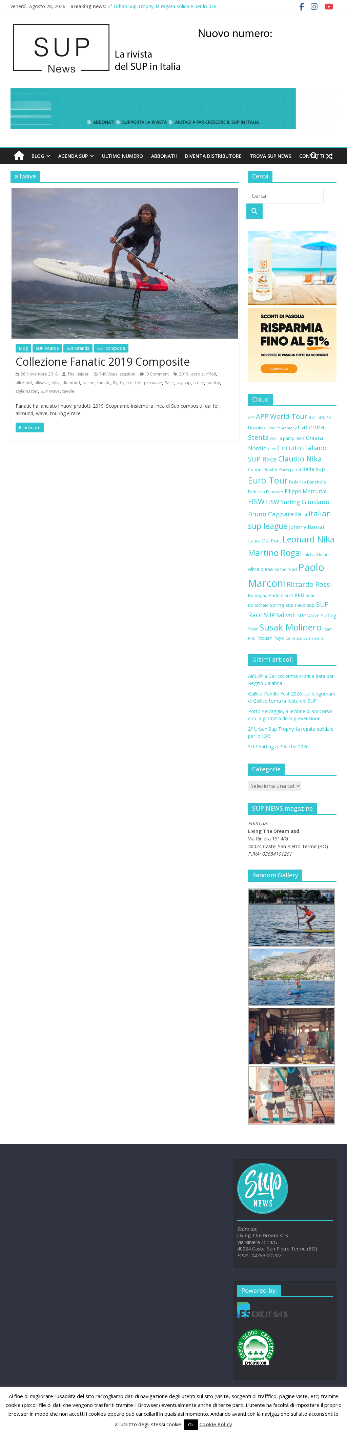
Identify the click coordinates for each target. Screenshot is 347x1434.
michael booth (316, 554)
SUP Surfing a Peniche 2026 (278, 746)
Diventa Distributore (213, 156)
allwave (42, 383)
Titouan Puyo (270, 638)
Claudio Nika (300, 459)
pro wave (153, 383)
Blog (38, 156)
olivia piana (260, 568)
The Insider (78, 374)
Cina (272, 449)
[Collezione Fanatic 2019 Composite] (125, 192)
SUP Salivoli (280, 615)
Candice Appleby (281, 428)
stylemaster (27, 391)
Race (169, 383)
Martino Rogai (275, 552)
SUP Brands (78, 348)
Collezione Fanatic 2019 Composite (103, 361)
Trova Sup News (270, 156)
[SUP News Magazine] (170, 23)
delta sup (313, 469)
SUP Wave (50, 391)
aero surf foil (203, 374)
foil (138, 383)
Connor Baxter (263, 469)
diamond (71, 383)
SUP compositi (111, 348)
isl (305, 515)
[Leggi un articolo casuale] (329, 156)
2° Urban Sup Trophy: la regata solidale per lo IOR (162, 6)
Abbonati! (164, 156)
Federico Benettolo (307, 482)
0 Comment (157, 374)
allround (24, 383)
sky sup (184, 383)
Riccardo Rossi (309, 584)
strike (198, 383)
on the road (285, 569)
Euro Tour (268, 480)
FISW (256, 501)
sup (311, 604)
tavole (68, 391)
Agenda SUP (73, 156)
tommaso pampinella (304, 638)
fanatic (103, 383)
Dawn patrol (290, 469)
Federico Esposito (265, 491)
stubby (213, 383)
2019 (183, 374)
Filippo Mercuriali (306, 491)
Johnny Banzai (306, 527)
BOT (313, 417)
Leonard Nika (309, 539)
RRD (299, 595)
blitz (56, 383)
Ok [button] (191, 1424)
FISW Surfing (283, 502)
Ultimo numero (122, 156)
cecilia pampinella (287, 438)
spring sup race (287, 604)
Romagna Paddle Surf (270, 595)
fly (115, 383)
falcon (89, 383)
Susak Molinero (290, 627)
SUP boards (47, 348)
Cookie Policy (215, 1424)
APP (251, 417)
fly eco (126, 383)
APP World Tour (281, 416)
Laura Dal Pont (264, 540)
